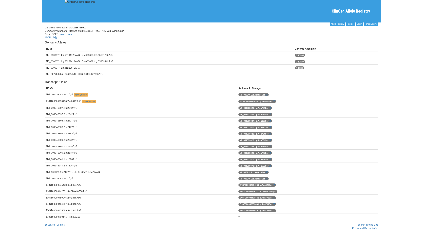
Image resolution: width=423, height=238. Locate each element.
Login (359, 23)
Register (350, 23)
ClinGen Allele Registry (351, 11)
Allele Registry (337, 23)
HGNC (63, 34)
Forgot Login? (371, 23)
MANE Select (81, 94)
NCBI (70, 34)
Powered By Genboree (366, 228)
